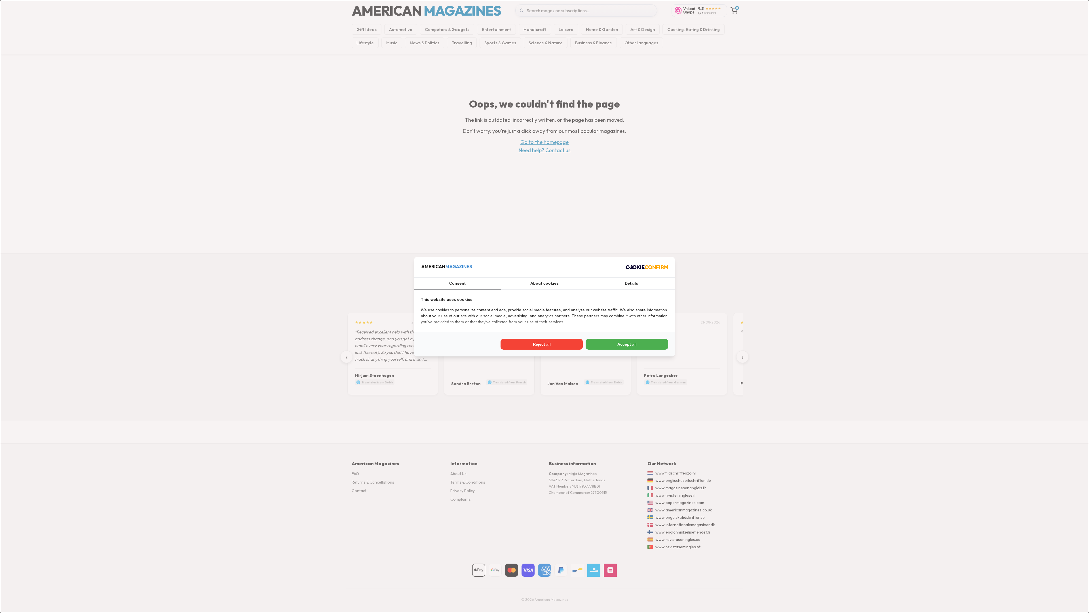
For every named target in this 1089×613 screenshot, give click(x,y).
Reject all (542, 344)
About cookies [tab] (544, 283)
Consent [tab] (457, 283)
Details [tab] (631, 283)
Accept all (627, 344)
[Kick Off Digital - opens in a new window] (647, 267)
